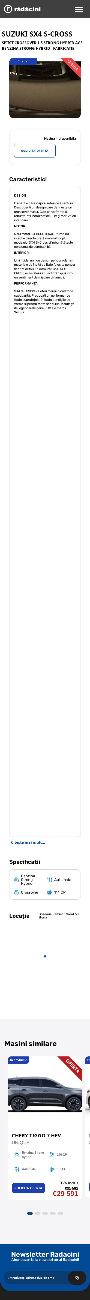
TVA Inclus (69, 1183)
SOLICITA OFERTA (34, 150)
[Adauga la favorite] (45, 1058)
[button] (30, 1213)
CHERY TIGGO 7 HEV (36, 1135)
